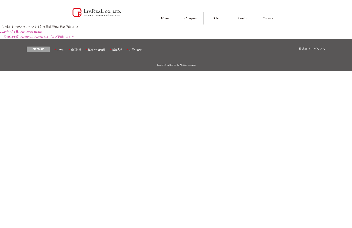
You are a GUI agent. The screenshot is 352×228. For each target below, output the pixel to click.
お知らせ (24, 31)
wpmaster (36, 31)
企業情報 (76, 49)
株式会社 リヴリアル (312, 48)
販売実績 (117, 49)
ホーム (60, 49)
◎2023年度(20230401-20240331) (24, 36)
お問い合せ (135, 49)
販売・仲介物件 (96, 49)
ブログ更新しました (63, 36)
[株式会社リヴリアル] (97, 16)
